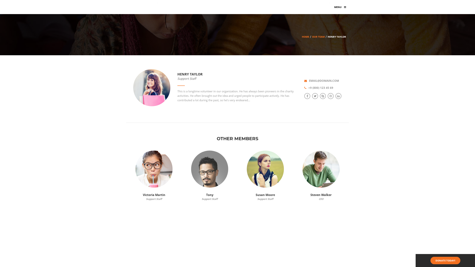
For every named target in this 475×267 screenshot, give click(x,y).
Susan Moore (265, 195)
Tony (209, 195)
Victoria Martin (154, 195)
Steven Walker (321, 195)
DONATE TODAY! (445, 260)
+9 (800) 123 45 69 (320, 88)
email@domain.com (324, 81)
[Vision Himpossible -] (143, 6)
